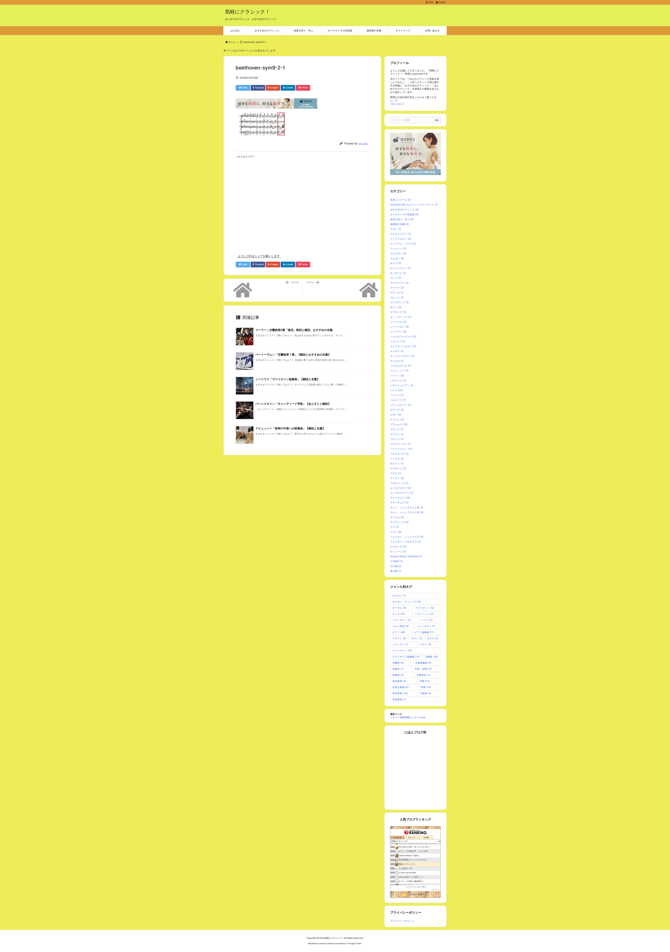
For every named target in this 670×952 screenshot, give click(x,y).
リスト (395, 531)
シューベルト (399, 326)
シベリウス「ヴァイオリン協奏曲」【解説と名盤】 (287, 379)
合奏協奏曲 (423, 662)
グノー (395, 277)
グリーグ (397, 287)
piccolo (363, 143)
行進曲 (425, 693)
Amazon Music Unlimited (406, 556)
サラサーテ (398, 312)
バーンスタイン (400, 404)
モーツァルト (400, 497)
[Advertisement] (302, 207)
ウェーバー (398, 248)
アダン (395, 228)
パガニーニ (398, 380)
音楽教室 (399, 699)
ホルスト (397, 463)
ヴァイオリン (402, 650)
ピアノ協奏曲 (424, 632)
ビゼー (395, 414)
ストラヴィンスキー (403, 346)
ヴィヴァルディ (400, 238)
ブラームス (399, 424)
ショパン (397, 341)
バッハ (396, 390)
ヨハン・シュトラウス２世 (406, 512)
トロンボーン (401, 619)
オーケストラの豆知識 (404, 214)
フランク (397, 429)
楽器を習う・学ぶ (402, 219)
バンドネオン (426, 626)
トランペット (424, 613)
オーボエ (399, 607)
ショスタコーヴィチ (403, 336)
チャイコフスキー (402, 355)
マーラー (397, 478)
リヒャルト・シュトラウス (406, 536)
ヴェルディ (398, 253)
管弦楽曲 (400, 693)
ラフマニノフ (399, 522)
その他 (395, 566)
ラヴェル (397, 517)
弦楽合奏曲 (400, 687)
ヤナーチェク (399, 502)
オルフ (395, 263)
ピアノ (398, 632)
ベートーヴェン (401, 448)
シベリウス (398, 321)
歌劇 (426, 687)
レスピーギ (398, 546)
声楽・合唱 (423, 668)
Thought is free (354, 943)
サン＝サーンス (400, 316)
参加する (436, 890)
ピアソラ (397, 409)
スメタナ (397, 351)
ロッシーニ (398, 551)
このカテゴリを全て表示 (415, 887)
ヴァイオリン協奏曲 (406, 656)
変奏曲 (398, 674)
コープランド (399, 302)
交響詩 (398, 662)
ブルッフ (397, 439)
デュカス (397, 360)
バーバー (397, 395)
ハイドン (397, 375)
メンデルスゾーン (401, 492)
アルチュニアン (400, 233)
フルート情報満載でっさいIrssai (407, 717)
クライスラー (399, 282)
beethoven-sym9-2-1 (254, 42)
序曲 (425, 681)
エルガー (397, 258)
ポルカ (432, 638)
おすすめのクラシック (404, 209)
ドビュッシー (399, 370)
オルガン (399, 595)
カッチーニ (398, 272)
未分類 (395, 570)
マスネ (395, 473)
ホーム (231, 42)
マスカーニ (398, 468)
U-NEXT (396, 561)
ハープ (427, 619)
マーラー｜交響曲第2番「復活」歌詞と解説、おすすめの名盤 (294, 330)
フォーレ (397, 419)
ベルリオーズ (399, 453)
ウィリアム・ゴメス (403, 243)
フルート (399, 638)
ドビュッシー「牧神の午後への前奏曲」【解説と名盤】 (290, 428)
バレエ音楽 (400, 626)
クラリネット (424, 607)
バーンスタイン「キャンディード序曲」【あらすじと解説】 (293, 403)
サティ (395, 307)
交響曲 (431, 656)
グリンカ (397, 292)
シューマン (398, 331)
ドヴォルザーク (400, 365)
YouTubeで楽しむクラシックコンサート (414, 204)
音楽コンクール (400, 199)
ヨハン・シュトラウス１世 (406, 507)
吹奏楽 (397, 668)
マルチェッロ (399, 482)
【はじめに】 (397, 103)
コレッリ (397, 297)
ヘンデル (397, 458)
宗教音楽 (423, 674)
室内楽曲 (399, 681)
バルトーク (398, 399)
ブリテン (397, 434)
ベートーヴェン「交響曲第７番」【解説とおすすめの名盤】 (293, 354)
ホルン (416, 638)
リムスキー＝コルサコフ (405, 541)
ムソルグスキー (400, 487)
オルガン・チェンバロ (406, 601)
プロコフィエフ (400, 443)
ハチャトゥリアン (401, 385)
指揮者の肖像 (399, 224)
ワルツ (425, 644)
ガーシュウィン (400, 268)
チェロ (398, 613)
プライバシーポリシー (402, 920)
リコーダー (400, 644)
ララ (394, 526)
